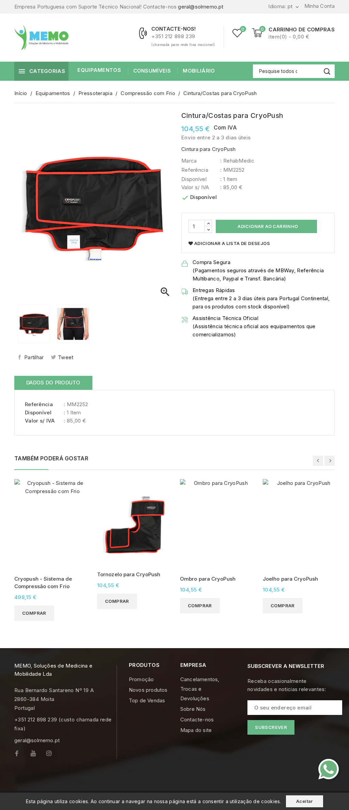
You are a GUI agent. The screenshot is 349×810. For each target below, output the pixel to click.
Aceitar (304, 801)
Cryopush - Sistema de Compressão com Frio (43, 583)
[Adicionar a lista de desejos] (81, 497)
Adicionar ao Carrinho (267, 226)
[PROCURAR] (327, 71)
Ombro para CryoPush (208, 579)
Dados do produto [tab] (53, 382)
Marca (189, 160)
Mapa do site (196, 730)
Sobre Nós (193, 709)
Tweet (66, 357)
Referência (194, 170)
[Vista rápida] (81, 485)
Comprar (34, 613)
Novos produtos (148, 690)
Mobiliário (199, 70)
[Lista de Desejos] (237, 33)
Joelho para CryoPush (290, 579)
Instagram (54, 755)
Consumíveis (152, 70)
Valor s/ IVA (195, 187)
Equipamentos (99, 70)
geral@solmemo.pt (200, 6)
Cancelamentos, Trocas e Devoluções (199, 689)
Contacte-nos (197, 719)
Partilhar (34, 357)
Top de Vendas (147, 700)
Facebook (22, 755)
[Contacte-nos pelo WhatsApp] (328, 769)
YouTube (38, 755)
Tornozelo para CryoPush (128, 574)
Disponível (194, 179)
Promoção (141, 679)
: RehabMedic (237, 160)
